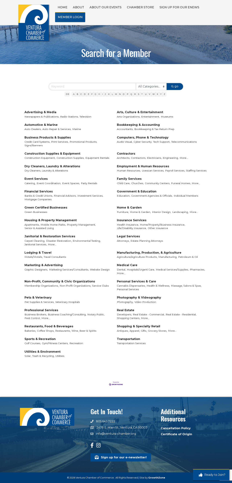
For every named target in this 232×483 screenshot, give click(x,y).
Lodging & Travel (37, 252)
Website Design (100, 269)
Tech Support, (161, 141)
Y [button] (160, 94)
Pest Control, (32, 318)
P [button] (127, 94)
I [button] (102, 94)
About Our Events (105, 7)
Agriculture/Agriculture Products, (137, 256)
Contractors (126, 153)
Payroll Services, (175, 170)
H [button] (99, 94)
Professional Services (41, 310)
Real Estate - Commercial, (149, 314)
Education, (123, 195)
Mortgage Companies (37, 199)
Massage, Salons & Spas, (186, 285)
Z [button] (164, 94)
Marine (76, 129)
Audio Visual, (124, 141)
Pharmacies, (197, 269)
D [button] (85, 94)
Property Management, (81, 224)
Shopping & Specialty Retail (138, 326)
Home (62, 7)
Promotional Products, (83, 141)
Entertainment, (150, 116)
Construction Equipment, (39, 157)
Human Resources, (129, 170)
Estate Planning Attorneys (146, 240)
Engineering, (171, 157)
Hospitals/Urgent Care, (141, 269)
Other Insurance (158, 228)
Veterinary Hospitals (67, 302)
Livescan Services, (153, 170)
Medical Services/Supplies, (172, 269)
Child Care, (123, 183)
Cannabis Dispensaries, (131, 285)
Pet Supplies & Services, (39, 302)
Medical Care (127, 265)
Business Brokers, (35, 314)
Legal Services (128, 236)
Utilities (59, 355)
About (78, 7)
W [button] (153, 94)
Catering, (30, 183)
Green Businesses (35, 212)
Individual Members (186, 195)
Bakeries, (30, 330)
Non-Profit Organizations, (75, 285)
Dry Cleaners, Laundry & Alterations (52, 166)
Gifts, (144, 330)
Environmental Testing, (87, 240)
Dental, (121, 269)
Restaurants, (63, 330)
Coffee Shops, (45, 330)
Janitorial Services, (35, 244)
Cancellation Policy (176, 428)
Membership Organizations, (41, 285)
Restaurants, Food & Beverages (48, 326)
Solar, (27, 355)
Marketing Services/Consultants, (69, 269)
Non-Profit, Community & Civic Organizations (59, 281)
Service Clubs (100, 285)
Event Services (36, 178)
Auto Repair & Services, (56, 129)
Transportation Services (131, 343)
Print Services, (60, 141)
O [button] (124, 94)
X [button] (157, 94)
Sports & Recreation (40, 339)
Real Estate (125, 310)
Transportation (128, 339)
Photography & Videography (139, 297)
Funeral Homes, (181, 183)
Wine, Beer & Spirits (84, 330)
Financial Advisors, (65, 195)
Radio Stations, (69, 116)
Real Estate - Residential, (181, 314)
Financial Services (38, 191)
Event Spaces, (71, 183)
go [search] (176, 86)
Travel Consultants (55, 256)
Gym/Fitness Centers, (55, 343)
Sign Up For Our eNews (179, 7)
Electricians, (154, 157)
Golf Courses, (32, 343)
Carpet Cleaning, (34, 240)
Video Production (145, 302)
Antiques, (123, 330)
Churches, (137, 183)
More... (184, 157)
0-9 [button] (67, 94)
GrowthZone (156, 477)
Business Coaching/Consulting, (67, 314)
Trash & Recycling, (43, 355)
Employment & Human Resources (143, 166)
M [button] (116, 94)
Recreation (76, 343)
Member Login (70, 17)
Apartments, (32, 224)
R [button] (135, 94)
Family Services (129, 178)
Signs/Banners (33, 145)
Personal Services (128, 289)
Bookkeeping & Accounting (138, 125)
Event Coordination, (49, 183)
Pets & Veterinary (38, 297)
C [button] (81, 94)
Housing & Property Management (50, 220)
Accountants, (125, 129)
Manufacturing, (167, 256)
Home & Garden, (140, 212)
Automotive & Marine (41, 125)
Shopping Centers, (128, 318)
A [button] (73, 94)
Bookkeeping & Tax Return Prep (154, 129)
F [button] (92, 94)
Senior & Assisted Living (39, 228)
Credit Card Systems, (37, 141)
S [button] (138, 94)
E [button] (88, 94)
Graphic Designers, (36, 269)
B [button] (77, 94)
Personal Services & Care (136, 281)
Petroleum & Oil (188, 256)
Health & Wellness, (158, 285)
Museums (167, 116)
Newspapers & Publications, (41, 116)
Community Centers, (157, 183)
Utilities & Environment (42, 351)
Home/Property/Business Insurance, (162, 224)
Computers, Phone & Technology (143, 137)
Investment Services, (90, 195)
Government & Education (136, 191)
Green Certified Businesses (45, 207)
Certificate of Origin (176, 434)
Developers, (124, 314)
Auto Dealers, (32, 129)
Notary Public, (96, 314)
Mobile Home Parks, (53, 224)
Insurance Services (131, 220)
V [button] (149, 94)
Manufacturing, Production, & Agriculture (149, 252)
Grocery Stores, (157, 330)
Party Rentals (89, 183)
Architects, (123, 157)
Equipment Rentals (97, 157)
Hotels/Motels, (33, 256)
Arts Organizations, (128, 116)
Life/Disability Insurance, (132, 228)
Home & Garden (129, 207)
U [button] (146, 94)
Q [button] (131, 94)
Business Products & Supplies (47, 137)
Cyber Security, (143, 141)
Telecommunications (184, 141)
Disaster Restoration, (59, 240)
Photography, (125, 302)
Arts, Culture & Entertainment (140, 112)
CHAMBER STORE (140, 7)
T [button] (142, 94)
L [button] (112, 94)
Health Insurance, (128, 224)
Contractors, (138, 157)
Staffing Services (196, 170)
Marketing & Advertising (43, 265)
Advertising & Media (40, 112)
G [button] (95, 94)
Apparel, (135, 330)
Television (85, 116)
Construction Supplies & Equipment (52, 153)
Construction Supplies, (70, 157)
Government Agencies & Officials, (152, 195)
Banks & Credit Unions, (38, 195)
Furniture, (123, 212)
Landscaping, (180, 212)
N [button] (120, 94)
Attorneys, (123, 240)
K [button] (109, 94)
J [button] (105, 94)
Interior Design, (161, 212)
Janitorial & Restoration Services (49, 236)
